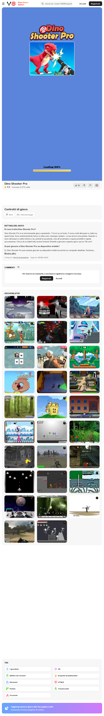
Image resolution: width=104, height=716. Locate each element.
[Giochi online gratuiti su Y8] (11, 4)
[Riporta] (90, 185)
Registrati (95, 4)
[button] (10, 253)
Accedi (82, 4)
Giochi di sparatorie (21, 257)
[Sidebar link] (3, 3)
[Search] (42, 3)
